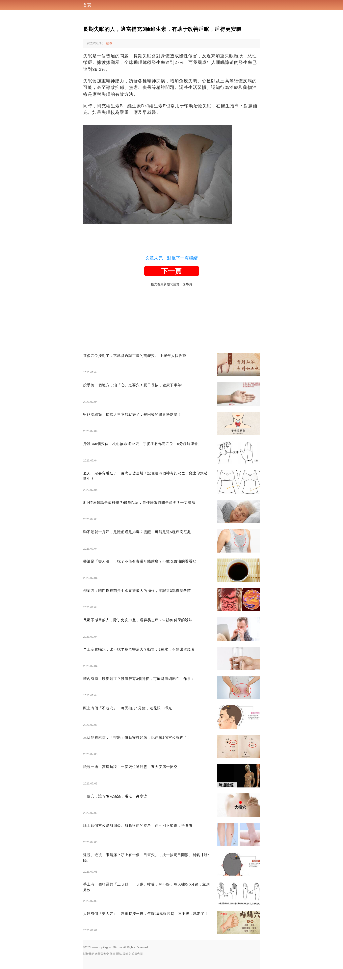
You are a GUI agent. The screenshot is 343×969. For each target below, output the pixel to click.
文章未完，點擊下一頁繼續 (171, 258)
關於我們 (88, 953)
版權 (125, 953)
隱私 (119, 953)
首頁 (87, 5)
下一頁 (171, 271)
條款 (112, 953)
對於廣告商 (136, 953)
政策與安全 (102, 953)
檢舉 (109, 43)
